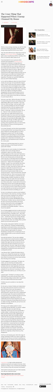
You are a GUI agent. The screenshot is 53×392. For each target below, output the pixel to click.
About (2, 384)
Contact (35, 384)
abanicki (6, 22)
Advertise (16, 384)
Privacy (23, 384)
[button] (13, 386)
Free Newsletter (10, 384)
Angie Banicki (4, 362)
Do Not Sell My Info (29, 384)
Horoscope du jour (9, 386)
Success (14, 22)
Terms (20, 384)
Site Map (3, 386)
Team (5, 384)
